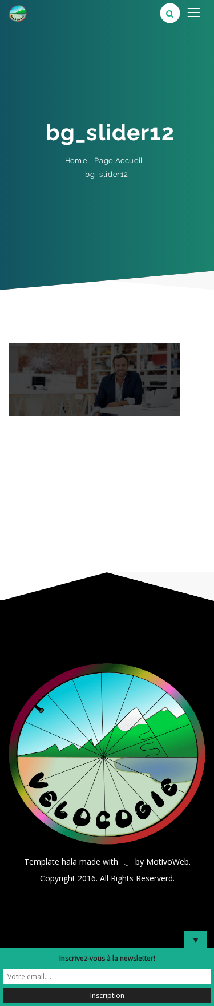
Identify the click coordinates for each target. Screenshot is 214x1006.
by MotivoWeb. (163, 861)
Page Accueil (119, 160)
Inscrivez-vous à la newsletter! (107, 958)
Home (76, 160)
